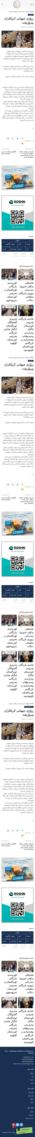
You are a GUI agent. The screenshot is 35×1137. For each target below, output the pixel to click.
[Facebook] (22, 138)
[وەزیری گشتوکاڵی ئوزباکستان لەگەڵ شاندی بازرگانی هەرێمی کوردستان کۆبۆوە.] (9, 310)
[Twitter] (18, 138)
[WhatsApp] (13, 138)
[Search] (2, 4)
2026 (17, 241)
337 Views (24, 719)
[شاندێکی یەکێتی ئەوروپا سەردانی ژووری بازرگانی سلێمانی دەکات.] (26, 274)
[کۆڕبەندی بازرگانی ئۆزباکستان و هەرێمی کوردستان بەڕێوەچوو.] (9, 274)
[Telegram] (8, 138)
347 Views (24, 26)
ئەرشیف (30, 14)
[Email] (22, 143)
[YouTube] (13, 1124)
